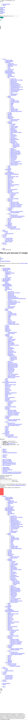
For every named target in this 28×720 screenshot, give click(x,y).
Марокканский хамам (12, 364)
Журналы (7, 388)
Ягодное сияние (11, 377)
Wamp (6, 378)
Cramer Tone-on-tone (12, 314)
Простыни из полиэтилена (14, 412)
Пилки (9, 404)
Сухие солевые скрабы (13, 374)
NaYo (9, 318)
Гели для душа (13, 356)
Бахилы (7, 383)
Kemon (6, 310)
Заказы (4, 5)
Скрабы (12, 360)
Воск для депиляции (7, 460)
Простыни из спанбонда (13, 413)
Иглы (6, 282)
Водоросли (10, 353)
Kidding (9, 315)
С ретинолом (11, 371)
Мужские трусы (11, 422)
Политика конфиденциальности (10, 452)
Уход (9, 305)
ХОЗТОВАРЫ (6, 433)
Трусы (6, 421)
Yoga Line (10, 349)
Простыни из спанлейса (13, 414)
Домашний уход (11, 355)
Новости (4, 449)
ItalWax (6, 308)
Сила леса (10, 372)
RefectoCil (7, 328)
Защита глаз (7, 389)
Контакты (5, 451)
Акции (4, 456)
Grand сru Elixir (11, 340)
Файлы (9, 405)
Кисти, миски (8, 390)
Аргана (6, 381)
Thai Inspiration (11, 348)
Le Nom (7, 325)
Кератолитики (11, 293)
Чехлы (6, 429)
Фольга (6, 427)
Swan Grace (10, 347)
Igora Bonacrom (8, 289)
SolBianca (7, 334)
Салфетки (7, 417)
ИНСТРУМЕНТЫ (7, 279)
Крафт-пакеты (8, 393)
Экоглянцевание (11, 306)
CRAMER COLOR (12, 313)
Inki (6, 290)
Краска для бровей (7, 459)
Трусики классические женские (15, 424)
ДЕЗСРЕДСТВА (6, 278)
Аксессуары (10, 402)
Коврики (7, 391)
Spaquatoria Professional (5, 261)
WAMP (1, 258)
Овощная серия (11, 369)
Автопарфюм (8, 271)
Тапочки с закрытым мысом (14, 419)
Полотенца (7, 407)
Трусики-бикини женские (13, 425)
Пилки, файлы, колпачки (10, 400)
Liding (9, 317)
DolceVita (7, 288)
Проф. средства (11, 333)
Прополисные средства (13, 297)
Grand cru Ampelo (11, 339)
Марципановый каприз (13, 365)
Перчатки (7, 399)
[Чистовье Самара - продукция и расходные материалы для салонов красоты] (2, 11)
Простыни (7, 409)
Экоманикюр (11, 307)
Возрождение (11, 354)
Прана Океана (11, 370)
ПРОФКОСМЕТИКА (7, 285)
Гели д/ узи (7, 386)
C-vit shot (10, 338)
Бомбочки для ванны (10, 272)
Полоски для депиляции (10, 406)
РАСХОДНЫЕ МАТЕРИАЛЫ (9, 382)
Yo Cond (10, 320)
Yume (6, 379)
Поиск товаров (3, 16)
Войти (4, 686)
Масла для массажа (7, 465)
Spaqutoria (7, 335)
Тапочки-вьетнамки (12, 420)
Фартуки (7, 426)
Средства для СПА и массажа (9, 464)
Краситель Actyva (12, 321)
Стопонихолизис (11, 304)
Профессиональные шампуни (9, 462)
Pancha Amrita (11, 342)
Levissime (7, 326)
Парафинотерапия (12, 296)
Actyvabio (10, 312)
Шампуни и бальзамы (13, 436)
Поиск (2, 17)
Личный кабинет (6, 4)
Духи (6, 275)
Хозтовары (5, 470)
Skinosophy (7, 331)
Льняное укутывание (12, 363)
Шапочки (7, 431)
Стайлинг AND (11, 322)
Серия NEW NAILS (12, 300)
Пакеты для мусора (9, 434)
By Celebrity (10, 336)
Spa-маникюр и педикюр (13, 345)
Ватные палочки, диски (10, 384)
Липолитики (10, 362)
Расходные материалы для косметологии (12, 473)
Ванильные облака (12, 352)
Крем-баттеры (13, 357)
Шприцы (7, 283)
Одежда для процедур (10, 397)
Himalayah (10, 341)
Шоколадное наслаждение (13, 376)
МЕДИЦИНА (6, 281)
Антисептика (11, 291)
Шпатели (7, 432)
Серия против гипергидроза (14, 302)
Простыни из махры (12, 411)
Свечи (6, 276)
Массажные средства (12, 367)
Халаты (7, 428)
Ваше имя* (14, 480)
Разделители (8, 416)
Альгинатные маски (12, 332)
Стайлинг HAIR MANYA (13, 324)
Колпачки (10, 403)
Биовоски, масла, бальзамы (14, 292)
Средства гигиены (9, 435)
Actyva (9, 311)
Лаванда (10, 361)
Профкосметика (6, 468)
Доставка (5, 457)
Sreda (9, 346)
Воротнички (8, 385)
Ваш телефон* (15, 481)
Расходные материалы (7, 469)
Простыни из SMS (12, 410)
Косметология (11, 295)
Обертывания (11, 368)
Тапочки (7, 418)
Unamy (9, 319)
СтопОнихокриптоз (12, 303)
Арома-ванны (11, 350)
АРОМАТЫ (5, 270)
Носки (6, 396)
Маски (6, 395)
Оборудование (6, 467)
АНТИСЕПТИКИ (7, 269)
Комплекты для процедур (11, 392)
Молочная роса (13, 359)
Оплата (4, 450)
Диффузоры (7, 274)
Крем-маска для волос (7, 461)
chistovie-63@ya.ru (11, 443)
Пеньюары (7, 398)
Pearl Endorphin (11, 343)
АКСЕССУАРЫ (6, 268)
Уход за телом (8, 277)
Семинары (5, 454)
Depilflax (7, 286)
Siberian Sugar (8, 329)
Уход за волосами (11, 375)
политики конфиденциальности (18, 485)
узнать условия (24, 263)
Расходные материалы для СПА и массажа (12, 472)
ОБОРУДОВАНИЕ (7, 284)
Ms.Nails (7, 327)
